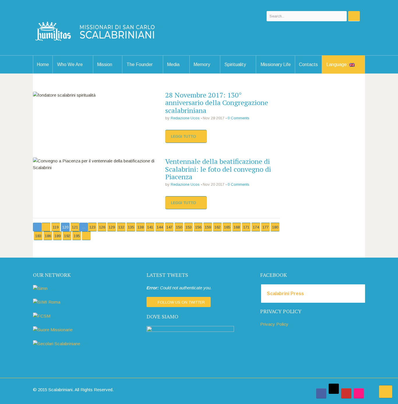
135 (131, 227)
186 (48, 236)
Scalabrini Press (285, 293)
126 (102, 227)
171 (246, 227)
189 (57, 236)
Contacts (308, 64)
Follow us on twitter (181, 302)
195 (77, 236)
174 (256, 227)
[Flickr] (359, 393)
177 (266, 227)
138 (141, 227)
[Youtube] (346, 393)
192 (67, 236)
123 (92, 227)
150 (179, 227)
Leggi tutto (184, 136)
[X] (334, 389)
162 (217, 227)
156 (198, 227)
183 (38, 236)
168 (237, 227)
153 (189, 227)
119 (56, 227)
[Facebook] (321, 393)
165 (227, 227)
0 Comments (238, 118)
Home (43, 64)
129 (112, 227)
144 (160, 227)
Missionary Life (275, 64)
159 (208, 227)
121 (75, 227)
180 (275, 227)
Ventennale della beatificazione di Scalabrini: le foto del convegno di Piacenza (218, 169)
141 (150, 227)
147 (169, 227)
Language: (337, 64)
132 (121, 227)
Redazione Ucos (185, 118)
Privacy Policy (274, 324)
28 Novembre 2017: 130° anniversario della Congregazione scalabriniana (216, 102)
